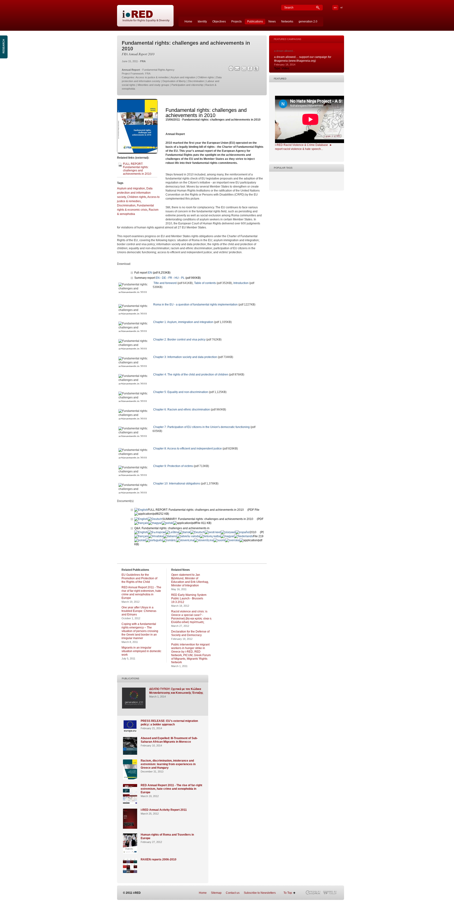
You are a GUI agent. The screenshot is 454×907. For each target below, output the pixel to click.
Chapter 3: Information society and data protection (185, 357)
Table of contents (205, 283)
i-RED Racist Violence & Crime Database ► (303, 145)
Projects (236, 21)
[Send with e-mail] (237, 68)
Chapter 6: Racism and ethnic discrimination (181, 409)
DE (164, 277)
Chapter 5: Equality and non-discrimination (180, 392)
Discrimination (126, 205)
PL (183, 277)
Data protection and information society (135, 193)
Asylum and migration (131, 188)
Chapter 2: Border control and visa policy (179, 339)
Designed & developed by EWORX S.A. (313, 892)
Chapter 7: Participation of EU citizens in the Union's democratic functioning (201, 427)
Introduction (241, 283)
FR (170, 277)
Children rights (136, 197)
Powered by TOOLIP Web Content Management (331, 892)
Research (4, 46)
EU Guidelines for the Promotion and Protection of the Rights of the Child (139, 578)
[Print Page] (231, 68)
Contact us (233, 892)
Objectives (219, 21)
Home (188, 21)
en (335, 7)
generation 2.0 (308, 21)
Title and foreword (165, 283)
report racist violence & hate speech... (299, 149)
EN (150, 272)
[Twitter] (257, 69)
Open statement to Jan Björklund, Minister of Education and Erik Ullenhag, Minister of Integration (190, 580)
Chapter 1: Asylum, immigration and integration (183, 322)
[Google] (244, 69)
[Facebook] (250, 69)
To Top (288, 892)
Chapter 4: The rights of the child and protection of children (190, 374)
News (272, 21)
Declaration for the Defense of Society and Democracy (190, 633)
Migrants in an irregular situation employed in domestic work (141, 651)
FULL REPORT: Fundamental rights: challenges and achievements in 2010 (137, 168)
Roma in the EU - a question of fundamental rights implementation (195, 304)
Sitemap (216, 892)
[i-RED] (145, 16)
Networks (287, 21)
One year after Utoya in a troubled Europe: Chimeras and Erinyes (139, 611)
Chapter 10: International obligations (176, 483)
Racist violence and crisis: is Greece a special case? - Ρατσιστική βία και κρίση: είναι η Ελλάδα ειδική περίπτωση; (191, 617)
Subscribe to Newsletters (260, 892)
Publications (255, 21)
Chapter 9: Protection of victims (173, 466)
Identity (202, 21)
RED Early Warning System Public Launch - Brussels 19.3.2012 (188, 598)
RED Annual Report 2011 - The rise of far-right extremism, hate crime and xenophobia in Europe (141, 593)
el (341, 7)
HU (177, 277)
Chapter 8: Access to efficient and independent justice (187, 448)
